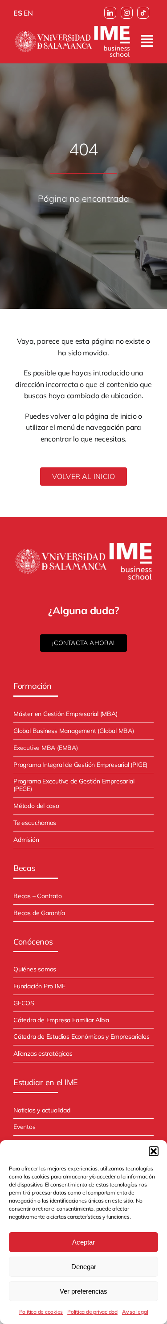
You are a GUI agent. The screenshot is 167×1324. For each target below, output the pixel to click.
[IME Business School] (72, 27)
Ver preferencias (83, 1291)
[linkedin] (110, 13)
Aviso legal (135, 1311)
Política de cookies (41, 1311)
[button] (153, 1151)
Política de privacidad (92, 1311)
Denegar (83, 1266)
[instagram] (127, 13)
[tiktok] (143, 13)
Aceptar (83, 1242)
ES (17, 12)
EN (28, 12)
